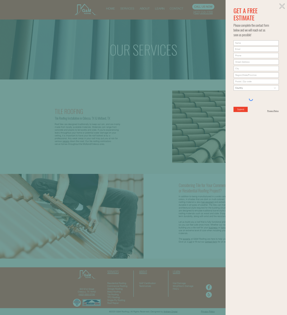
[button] (282, 6)
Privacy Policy (273, 111)
